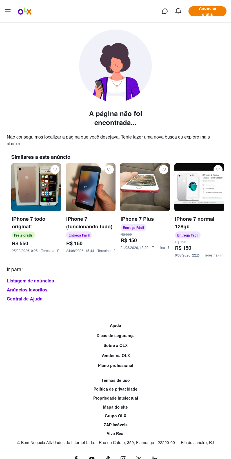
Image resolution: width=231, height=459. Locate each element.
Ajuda (115, 325)
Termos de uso (115, 380)
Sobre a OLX (116, 345)
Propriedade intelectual (115, 398)
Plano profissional (115, 365)
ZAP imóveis (116, 424)
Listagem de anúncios (30, 280)
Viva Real (116, 433)
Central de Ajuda (25, 298)
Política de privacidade (115, 389)
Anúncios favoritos (27, 289)
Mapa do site (115, 407)
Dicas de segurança (116, 335)
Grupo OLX (115, 415)
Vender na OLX (115, 355)
